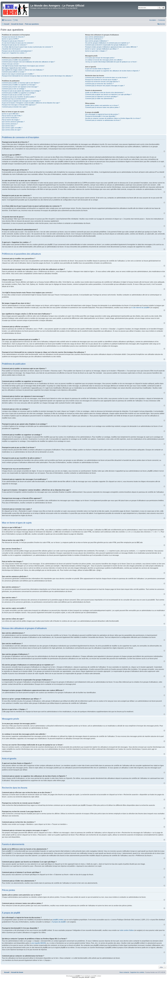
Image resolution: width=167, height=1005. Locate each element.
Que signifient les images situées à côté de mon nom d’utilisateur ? (23, 70)
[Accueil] (15, 9)
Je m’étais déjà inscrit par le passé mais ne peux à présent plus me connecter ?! (27, 47)
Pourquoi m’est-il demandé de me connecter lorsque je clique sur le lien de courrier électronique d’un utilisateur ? (37, 76)
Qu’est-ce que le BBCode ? (10, 114)
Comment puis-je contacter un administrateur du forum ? (103, 120)
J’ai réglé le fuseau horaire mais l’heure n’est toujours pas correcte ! (23, 66)
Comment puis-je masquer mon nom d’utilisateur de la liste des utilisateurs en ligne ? (28, 62)
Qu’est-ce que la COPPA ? (10, 39)
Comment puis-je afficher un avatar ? (13, 72)
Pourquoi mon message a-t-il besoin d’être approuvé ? (19, 105)
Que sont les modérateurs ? (94, 39)
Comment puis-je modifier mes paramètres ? (16, 60)
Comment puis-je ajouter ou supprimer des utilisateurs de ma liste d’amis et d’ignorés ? (112, 71)
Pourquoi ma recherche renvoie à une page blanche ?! (102, 81)
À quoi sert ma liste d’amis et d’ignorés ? (98, 68)
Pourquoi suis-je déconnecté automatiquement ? (17, 51)
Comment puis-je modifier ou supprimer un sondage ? (19, 93)
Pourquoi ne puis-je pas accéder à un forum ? (16, 94)
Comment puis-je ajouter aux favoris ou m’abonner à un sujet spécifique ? (108, 94)
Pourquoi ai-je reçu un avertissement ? (14, 99)
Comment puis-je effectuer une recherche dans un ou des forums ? (106, 77)
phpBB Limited (58, 920)
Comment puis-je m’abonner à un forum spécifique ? (101, 96)
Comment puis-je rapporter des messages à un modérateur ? (21, 101)
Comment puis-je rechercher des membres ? (99, 83)
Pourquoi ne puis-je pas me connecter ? (14, 45)
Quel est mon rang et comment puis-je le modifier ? (18, 74)
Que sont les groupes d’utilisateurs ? (96, 41)
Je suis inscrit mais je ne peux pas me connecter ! (18, 43)
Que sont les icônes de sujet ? (11, 130)
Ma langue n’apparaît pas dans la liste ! (14, 68)
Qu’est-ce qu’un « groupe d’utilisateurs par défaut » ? (102, 49)
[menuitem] (161, 20)
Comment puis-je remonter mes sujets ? (14, 107)
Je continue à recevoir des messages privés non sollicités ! (104, 60)
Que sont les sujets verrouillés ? (12, 127)
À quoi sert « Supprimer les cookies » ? (14, 53)
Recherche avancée (163, 7)
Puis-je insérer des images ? (11, 120)
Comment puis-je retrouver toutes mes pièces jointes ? (102, 107)
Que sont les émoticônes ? (10, 117)
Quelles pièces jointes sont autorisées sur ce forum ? (102, 105)
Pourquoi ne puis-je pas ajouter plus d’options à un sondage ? (21, 91)
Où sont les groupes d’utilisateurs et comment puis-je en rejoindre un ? (107, 43)
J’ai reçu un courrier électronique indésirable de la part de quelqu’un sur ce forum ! (111, 62)
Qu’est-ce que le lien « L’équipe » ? (96, 51)
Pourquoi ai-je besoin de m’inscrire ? (13, 37)
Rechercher (160, 7)
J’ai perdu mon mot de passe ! (11, 49)
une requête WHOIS (38, 943)
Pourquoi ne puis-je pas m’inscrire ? (13, 41)
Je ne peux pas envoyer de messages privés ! (100, 57)
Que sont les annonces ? (10, 124)
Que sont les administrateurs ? (95, 37)
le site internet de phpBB (140, 308)
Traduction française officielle (80, 977)
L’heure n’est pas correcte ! (10, 64)
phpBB (77, 976)
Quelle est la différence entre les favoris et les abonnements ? (104, 92)
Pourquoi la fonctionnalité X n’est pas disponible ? (100, 116)
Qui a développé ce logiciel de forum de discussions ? (102, 114)
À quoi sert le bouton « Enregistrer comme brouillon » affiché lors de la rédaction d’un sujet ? (31, 103)
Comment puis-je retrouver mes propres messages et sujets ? (105, 85)
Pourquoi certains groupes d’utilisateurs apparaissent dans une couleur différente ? (111, 47)
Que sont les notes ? (8, 126)
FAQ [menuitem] (16, 20)
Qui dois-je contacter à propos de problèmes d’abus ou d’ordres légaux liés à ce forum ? (113, 118)
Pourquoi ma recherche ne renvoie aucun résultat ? (101, 79)
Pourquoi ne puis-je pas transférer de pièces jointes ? (19, 97)
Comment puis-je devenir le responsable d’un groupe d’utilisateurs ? (106, 45)
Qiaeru (93, 977)
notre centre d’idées (127, 930)
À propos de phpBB (59, 922)
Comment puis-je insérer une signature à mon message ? (20, 87)
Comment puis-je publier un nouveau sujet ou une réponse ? (21, 83)
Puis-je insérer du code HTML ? (12, 115)
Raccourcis (8, 20)
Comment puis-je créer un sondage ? (13, 89)
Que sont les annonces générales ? (13, 121)
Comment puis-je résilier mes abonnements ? (99, 98)
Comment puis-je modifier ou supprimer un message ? (19, 84)
